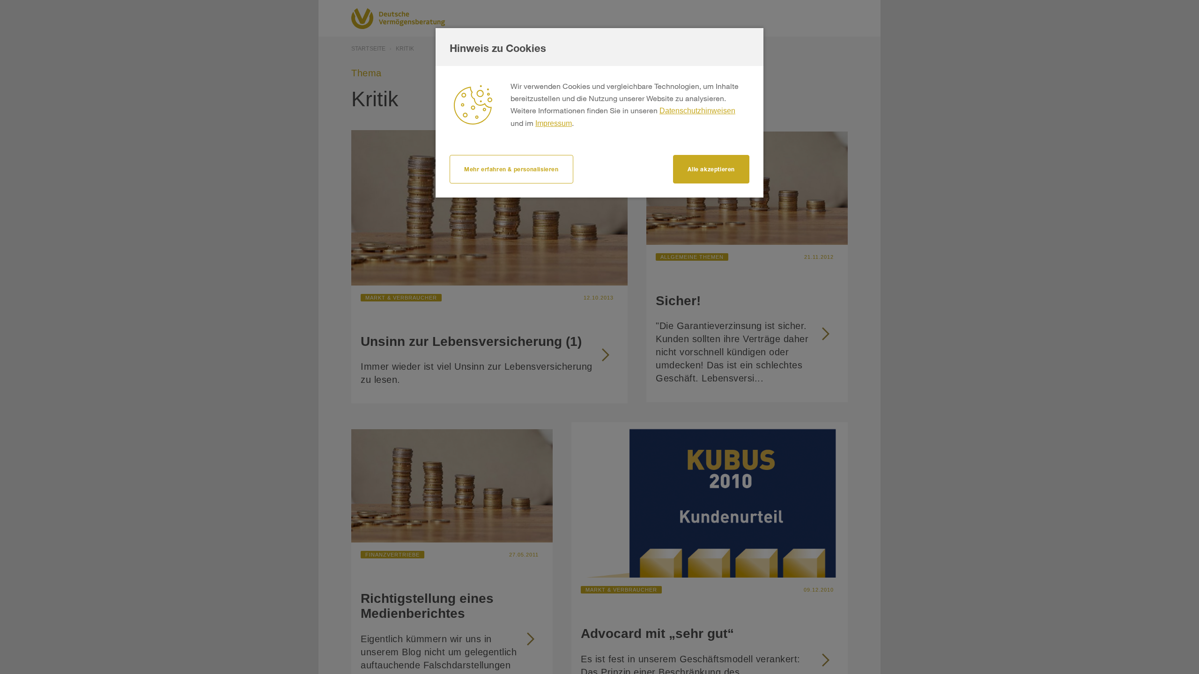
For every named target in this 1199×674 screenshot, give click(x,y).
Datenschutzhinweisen (697, 111)
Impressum (553, 123)
